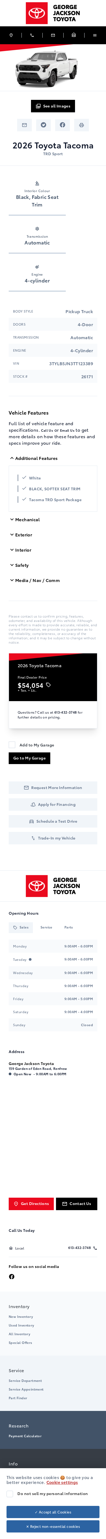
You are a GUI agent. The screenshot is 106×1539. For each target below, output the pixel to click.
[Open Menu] (94, 35)
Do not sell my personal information (52, 1493)
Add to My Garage (37, 745)
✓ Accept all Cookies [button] (53, 1511)
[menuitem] (53, 1324)
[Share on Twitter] (43, 125)
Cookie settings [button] (62, 1482)
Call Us (47, 430)
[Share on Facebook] (62, 125)
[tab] (21, 927)
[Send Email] (24, 125)
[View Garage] (73, 35)
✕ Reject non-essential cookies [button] (53, 1526)
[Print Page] (81, 125)
